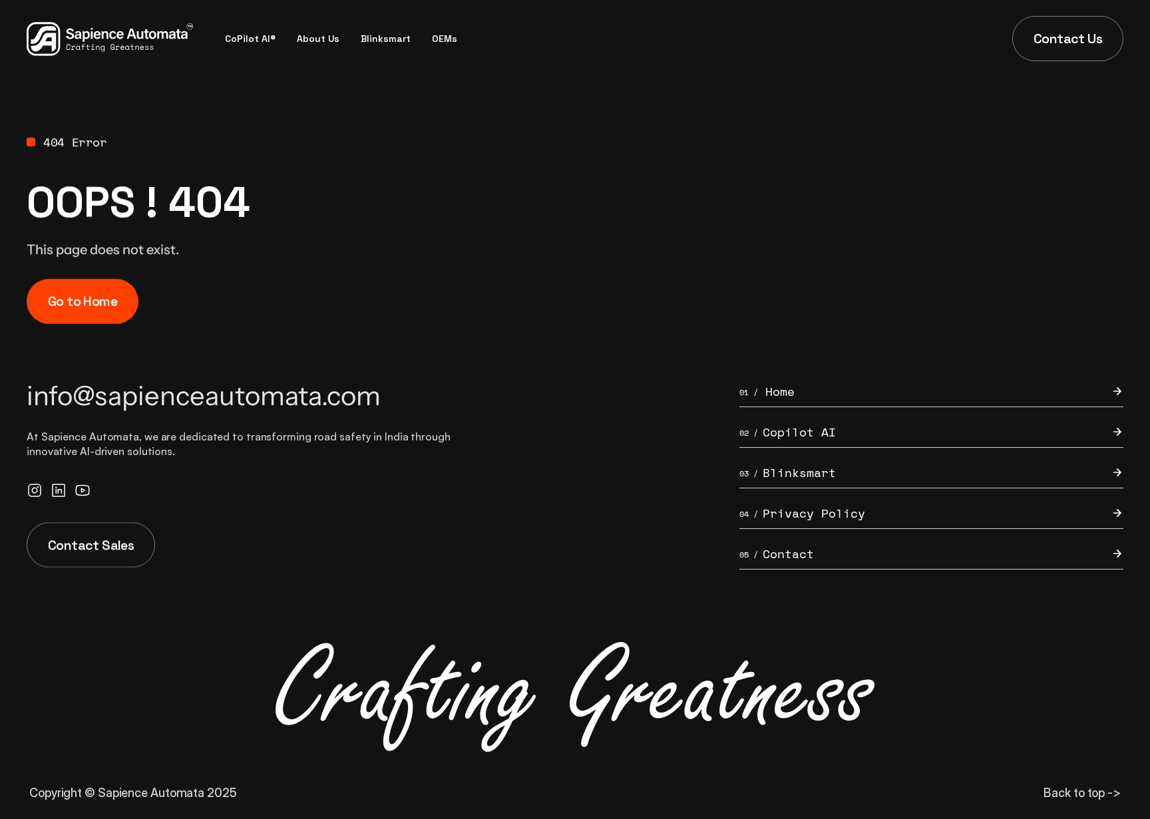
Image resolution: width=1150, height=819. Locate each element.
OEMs (444, 39)
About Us (318, 39)
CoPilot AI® (250, 39)
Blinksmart (386, 39)
